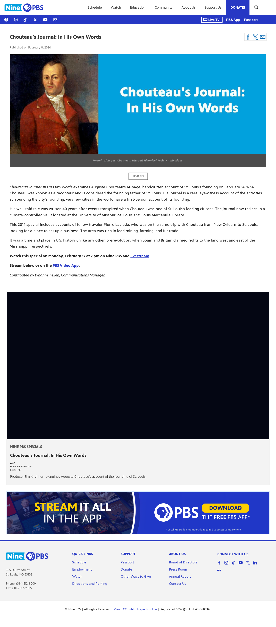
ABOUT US (177, 554)
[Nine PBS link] (24, 7)
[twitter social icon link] (249, 565)
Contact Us (177, 584)
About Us (189, 7)
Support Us (213, 7)
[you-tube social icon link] (242, 565)
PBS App (233, 20)
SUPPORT (128, 554)
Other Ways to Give (136, 576)
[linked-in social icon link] (256, 565)
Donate (126, 569)
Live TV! (214, 20)
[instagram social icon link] (228, 565)
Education (138, 7)
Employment (82, 569)
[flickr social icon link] (220, 573)
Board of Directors (183, 562)
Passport (251, 20)
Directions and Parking (89, 584)
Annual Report (180, 576)
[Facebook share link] (248, 37)
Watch (116, 7)
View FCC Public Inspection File (135, 609)
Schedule (95, 7)
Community (163, 7)
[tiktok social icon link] (235, 565)
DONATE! (238, 7)
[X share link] (255, 37)
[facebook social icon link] (220, 565)
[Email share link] (263, 37)
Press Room (178, 569)
